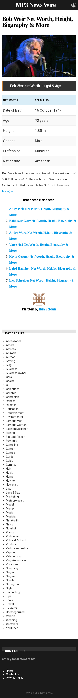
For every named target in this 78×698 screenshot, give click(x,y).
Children (11, 393)
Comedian (12, 397)
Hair (8, 468)
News (9, 524)
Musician (11, 516)
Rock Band (12, 564)
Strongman (13, 584)
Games (10, 452)
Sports (10, 580)
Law (8, 488)
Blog (9, 365)
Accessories (13, 341)
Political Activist (16, 540)
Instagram (8, 191)
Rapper (10, 552)
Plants (10, 532)
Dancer (10, 401)
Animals (11, 353)
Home (10, 476)
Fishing (10, 432)
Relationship (14, 556)
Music (9, 512)
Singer (10, 572)
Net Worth (12, 520)
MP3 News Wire (35, 4)
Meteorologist (15, 500)
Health (10, 472)
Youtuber (12, 628)
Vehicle (10, 616)
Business (11, 369)
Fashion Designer (17, 428)
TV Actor (11, 608)
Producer (12, 544)
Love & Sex (13, 492)
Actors (10, 345)
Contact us (13, 674)
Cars (9, 377)
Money (10, 508)
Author (10, 357)
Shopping (12, 568)
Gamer (10, 448)
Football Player (15, 436)
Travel (10, 604)
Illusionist (12, 484)
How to (10, 480)
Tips (8, 596)
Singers (11, 576)
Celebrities (12, 389)
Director (11, 404)
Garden (10, 456)
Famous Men (14, 420)
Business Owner (16, 373)
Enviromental (14, 416)
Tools (9, 600)
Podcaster (12, 536)
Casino (10, 381)
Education (12, 408)
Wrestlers (12, 624)
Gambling (12, 444)
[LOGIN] (73, 5)
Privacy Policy (14, 677)
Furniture (11, 440)
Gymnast (11, 464)
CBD (8, 385)
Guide (9, 460)
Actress (11, 349)
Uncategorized (15, 612)
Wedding (11, 620)
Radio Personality (17, 548)
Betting (10, 361)
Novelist (11, 528)
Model (10, 504)
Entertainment (15, 412)
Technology (13, 592)
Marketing (12, 496)
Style (9, 588)
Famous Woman (16, 424)
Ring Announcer (16, 560)
